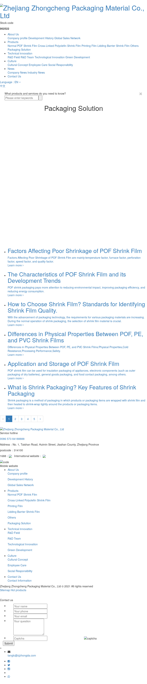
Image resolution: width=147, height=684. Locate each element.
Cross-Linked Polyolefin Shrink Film (59, 46)
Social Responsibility (60, 65)
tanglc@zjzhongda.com (22, 655)
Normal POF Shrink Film (22, 46)
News (11, 69)
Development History (41, 38)
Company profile (18, 38)
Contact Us (14, 76)
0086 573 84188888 (12, 439)
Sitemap (5, 590)
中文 (2, 86)
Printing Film (89, 46)
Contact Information (20, 580)
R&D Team (27, 57)
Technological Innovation (50, 57)
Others (134, 46)
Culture (12, 61)
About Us (13, 34)
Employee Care (38, 65)
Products (13, 42)
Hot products (18, 590)
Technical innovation (20, 53)
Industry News (36, 72)
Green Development (77, 57)
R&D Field (14, 57)
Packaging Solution (19, 49)
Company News (17, 72)
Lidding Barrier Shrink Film (113, 46)
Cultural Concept (18, 65)
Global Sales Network (67, 38)
